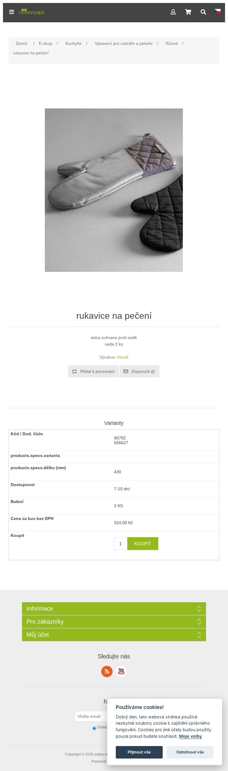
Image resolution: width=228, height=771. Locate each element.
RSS (107, 671)
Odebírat (105, 727)
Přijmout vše (139, 752)
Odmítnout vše (190, 752)
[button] (11, 11)
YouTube (121, 671)
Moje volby (190, 736)
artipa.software (106, 754)
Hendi (122, 357)
